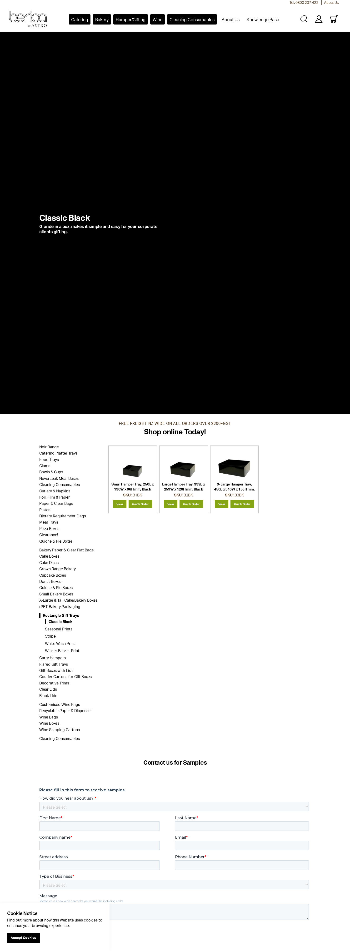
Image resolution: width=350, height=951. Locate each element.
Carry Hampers (52, 657)
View (119, 504)
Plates (44, 509)
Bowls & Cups (51, 472)
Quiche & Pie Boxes (56, 541)
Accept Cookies (23, 938)
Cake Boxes (49, 556)
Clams (44, 465)
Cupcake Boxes (52, 575)
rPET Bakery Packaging (59, 606)
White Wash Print (60, 643)
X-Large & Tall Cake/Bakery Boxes (68, 600)
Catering (79, 19)
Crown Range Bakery (57, 568)
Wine (157, 19)
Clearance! (48, 534)
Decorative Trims (54, 683)
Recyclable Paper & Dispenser (65, 710)
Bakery (102, 19)
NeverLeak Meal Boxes (59, 478)
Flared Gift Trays (53, 664)
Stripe (50, 636)
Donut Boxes (50, 581)
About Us (331, 2)
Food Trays (49, 459)
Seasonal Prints (58, 629)
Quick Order (140, 504)
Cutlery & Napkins (54, 491)
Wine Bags (48, 717)
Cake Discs (49, 562)
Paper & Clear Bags (56, 503)
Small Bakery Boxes (56, 594)
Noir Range (49, 447)
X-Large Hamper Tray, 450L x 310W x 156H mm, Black (234, 489)
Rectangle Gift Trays (61, 615)
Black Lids (48, 695)
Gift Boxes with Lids (56, 670)
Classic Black (60, 621)
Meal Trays (48, 522)
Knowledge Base (263, 19)
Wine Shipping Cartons (59, 729)
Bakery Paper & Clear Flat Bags (66, 550)
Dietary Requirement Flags (62, 516)
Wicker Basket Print (62, 650)
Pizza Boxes (49, 528)
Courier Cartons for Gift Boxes (65, 676)
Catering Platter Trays (58, 453)
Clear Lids (48, 689)
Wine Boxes (49, 723)
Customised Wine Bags (59, 704)
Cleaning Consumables (192, 19)
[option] (175, 223)
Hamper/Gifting (130, 19)
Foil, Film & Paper (54, 497)
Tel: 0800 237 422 (304, 2)
